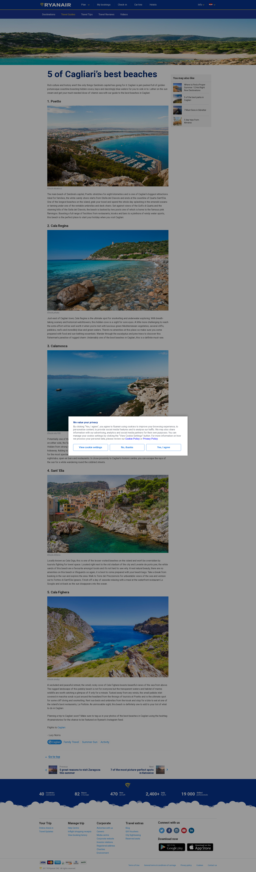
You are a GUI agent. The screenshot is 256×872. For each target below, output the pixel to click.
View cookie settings (90, 447)
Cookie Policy (132, 438)
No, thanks (127, 447)
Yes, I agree (163, 447)
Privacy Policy (150, 438)
